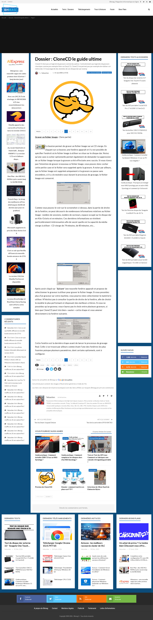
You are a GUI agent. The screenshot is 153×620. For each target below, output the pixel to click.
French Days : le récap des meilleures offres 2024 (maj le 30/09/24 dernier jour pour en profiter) (16, 205)
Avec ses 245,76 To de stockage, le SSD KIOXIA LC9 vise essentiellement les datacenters (16, 102)
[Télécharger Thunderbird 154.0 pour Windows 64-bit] (47, 570)
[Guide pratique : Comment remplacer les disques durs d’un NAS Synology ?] (73, 444)
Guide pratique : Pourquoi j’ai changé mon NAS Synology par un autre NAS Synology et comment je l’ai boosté (134, 185)
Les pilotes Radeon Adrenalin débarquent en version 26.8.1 (15, 350)
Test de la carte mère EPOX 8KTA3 (99, 423)
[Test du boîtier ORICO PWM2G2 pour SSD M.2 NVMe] (9, 570)
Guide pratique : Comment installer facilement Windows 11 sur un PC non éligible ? (135, 158)
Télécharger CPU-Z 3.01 (62, 579)
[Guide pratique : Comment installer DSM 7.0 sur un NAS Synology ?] (47, 444)
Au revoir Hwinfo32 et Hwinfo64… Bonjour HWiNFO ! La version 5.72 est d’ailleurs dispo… (16, 153)
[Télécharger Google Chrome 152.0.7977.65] (57, 531)
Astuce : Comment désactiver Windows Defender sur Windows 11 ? (100, 582)
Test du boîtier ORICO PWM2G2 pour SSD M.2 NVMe (134, 131)
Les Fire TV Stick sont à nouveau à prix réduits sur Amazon (14, 383)
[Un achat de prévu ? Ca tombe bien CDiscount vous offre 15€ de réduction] (134, 531)
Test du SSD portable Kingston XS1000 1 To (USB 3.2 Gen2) (134, 236)
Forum (112, 9)
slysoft (59, 365)
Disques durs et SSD (43, 438)
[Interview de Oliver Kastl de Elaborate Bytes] (99, 476)
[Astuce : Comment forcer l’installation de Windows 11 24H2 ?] (86, 570)
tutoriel (70, 365)
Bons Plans (122, 9)
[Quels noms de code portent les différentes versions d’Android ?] (86, 558)
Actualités (54, 9)
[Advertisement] (76, 35)
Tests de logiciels (106, 72)
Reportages (92, 470)
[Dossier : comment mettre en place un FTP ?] (73, 476)
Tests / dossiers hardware (94, 72)
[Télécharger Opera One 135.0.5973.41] (47, 558)
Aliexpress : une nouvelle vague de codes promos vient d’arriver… (139, 581)
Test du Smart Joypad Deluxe (45, 423)
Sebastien (10, 328)
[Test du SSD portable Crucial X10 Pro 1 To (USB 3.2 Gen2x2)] (9, 558)
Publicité (81, 608)
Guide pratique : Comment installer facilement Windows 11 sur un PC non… (24, 582)
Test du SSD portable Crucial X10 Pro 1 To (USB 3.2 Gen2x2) (134, 106)
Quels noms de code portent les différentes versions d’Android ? (100, 558)
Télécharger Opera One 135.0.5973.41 (62, 557)
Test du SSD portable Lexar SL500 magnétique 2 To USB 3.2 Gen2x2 (134, 261)
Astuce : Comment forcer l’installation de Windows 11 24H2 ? (101, 570)
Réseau (65, 438)
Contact (10, 1)
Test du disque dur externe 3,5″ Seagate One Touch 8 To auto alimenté (134, 81)
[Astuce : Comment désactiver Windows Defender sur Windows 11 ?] (86, 582)
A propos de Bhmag (41, 608)
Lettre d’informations (107, 608)
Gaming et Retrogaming (96, 438)
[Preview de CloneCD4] (47, 476)
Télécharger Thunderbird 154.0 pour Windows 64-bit (63, 570)
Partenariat (92, 608)
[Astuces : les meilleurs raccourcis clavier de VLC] (95, 531)
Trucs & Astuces (100, 9)
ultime (76, 365)
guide (53, 365)
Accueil (4, 1)
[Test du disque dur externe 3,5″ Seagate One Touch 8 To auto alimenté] (19, 531)
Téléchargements (84, 9)
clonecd (42, 365)
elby (48, 365)
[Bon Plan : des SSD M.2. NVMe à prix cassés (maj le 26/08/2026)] (124, 570)
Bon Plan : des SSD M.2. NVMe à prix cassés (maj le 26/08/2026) (138, 570)
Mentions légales (67, 608)
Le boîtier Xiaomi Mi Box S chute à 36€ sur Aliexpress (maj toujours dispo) (15, 359)
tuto (64, 365)
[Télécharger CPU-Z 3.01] (47, 582)
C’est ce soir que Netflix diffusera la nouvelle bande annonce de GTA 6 (15, 330)
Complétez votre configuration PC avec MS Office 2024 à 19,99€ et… (139, 558)
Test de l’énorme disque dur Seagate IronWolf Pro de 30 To (134, 211)
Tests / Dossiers (68, 9)
